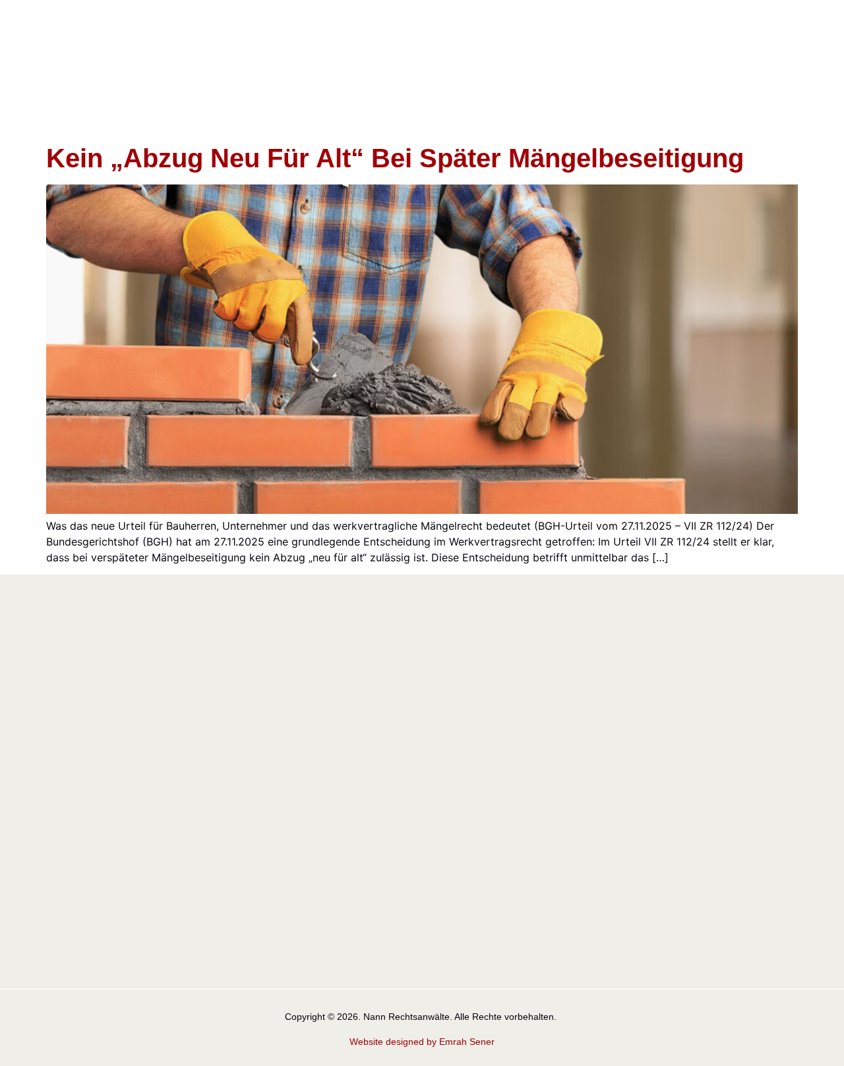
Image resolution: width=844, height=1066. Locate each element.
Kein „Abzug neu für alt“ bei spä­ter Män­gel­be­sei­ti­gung (395, 158)
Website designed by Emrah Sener (422, 1041)
